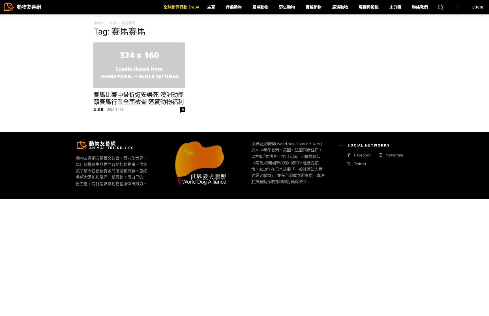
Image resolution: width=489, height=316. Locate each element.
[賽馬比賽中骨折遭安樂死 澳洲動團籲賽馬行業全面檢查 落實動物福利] (139, 65)
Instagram (394, 155)
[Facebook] (348, 155)
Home (98, 23)
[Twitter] (348, 163)
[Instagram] (380, 155)
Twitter (360, 164)
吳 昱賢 (98, 109)
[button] (440, 7)
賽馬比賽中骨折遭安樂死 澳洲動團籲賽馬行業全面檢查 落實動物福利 (138, 98)
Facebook (362, 155)
